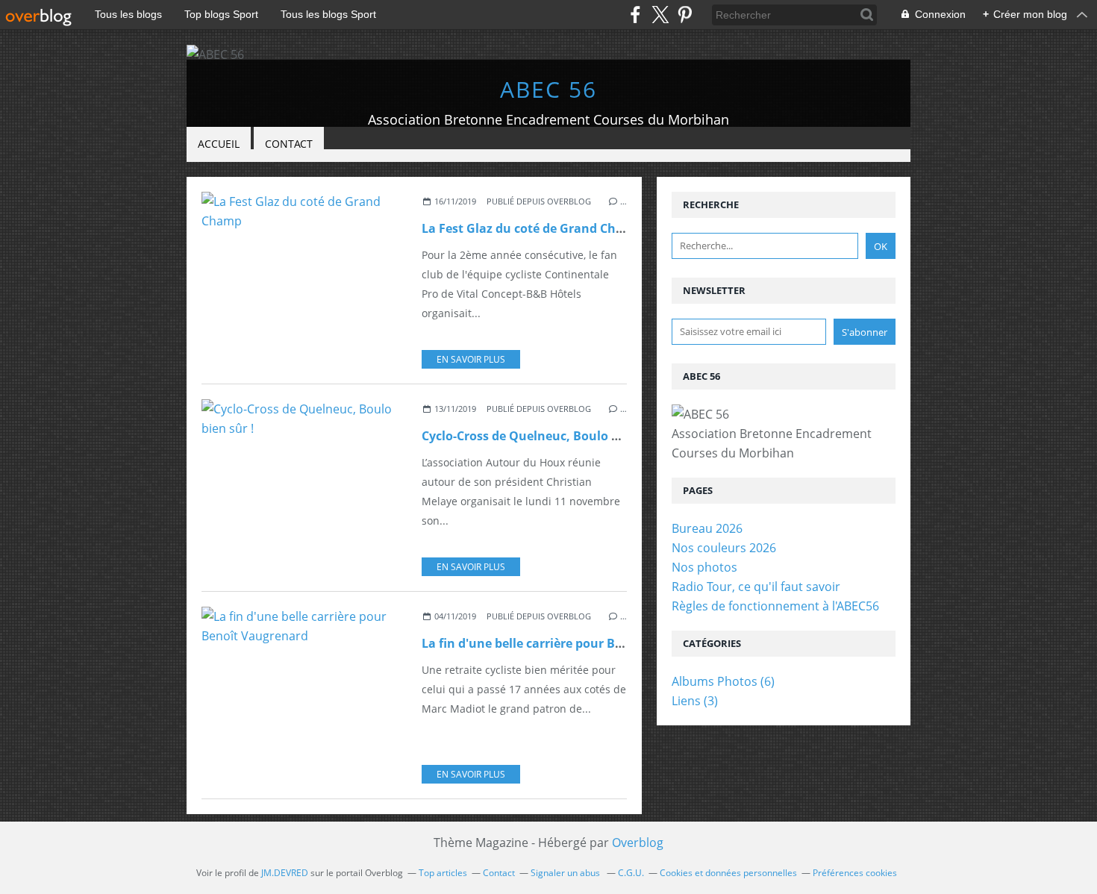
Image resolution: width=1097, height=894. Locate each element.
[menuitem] (219, 144)
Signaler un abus (566, 872)
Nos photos (704, 567)
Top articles (443, 872)
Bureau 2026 (707, 528)
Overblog (637, 842)
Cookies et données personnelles (728, 872)
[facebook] (635, 14)
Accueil (219, 144)
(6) (723, 681)
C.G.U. (631, 872)
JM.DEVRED (284, 872)
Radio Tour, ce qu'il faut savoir (756, 586)
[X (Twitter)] (660, 14)
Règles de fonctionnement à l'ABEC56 (775, 606)
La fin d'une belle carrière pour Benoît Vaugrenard (570, 643)
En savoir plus (471, 359)
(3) (695, 701)
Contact (289, 144)
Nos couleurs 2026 (724, 548)
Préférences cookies (855, 872)
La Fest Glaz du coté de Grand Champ (532, 228)
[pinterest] (684, 14)
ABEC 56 (548, 89)
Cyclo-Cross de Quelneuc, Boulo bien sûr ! (544, 436)
